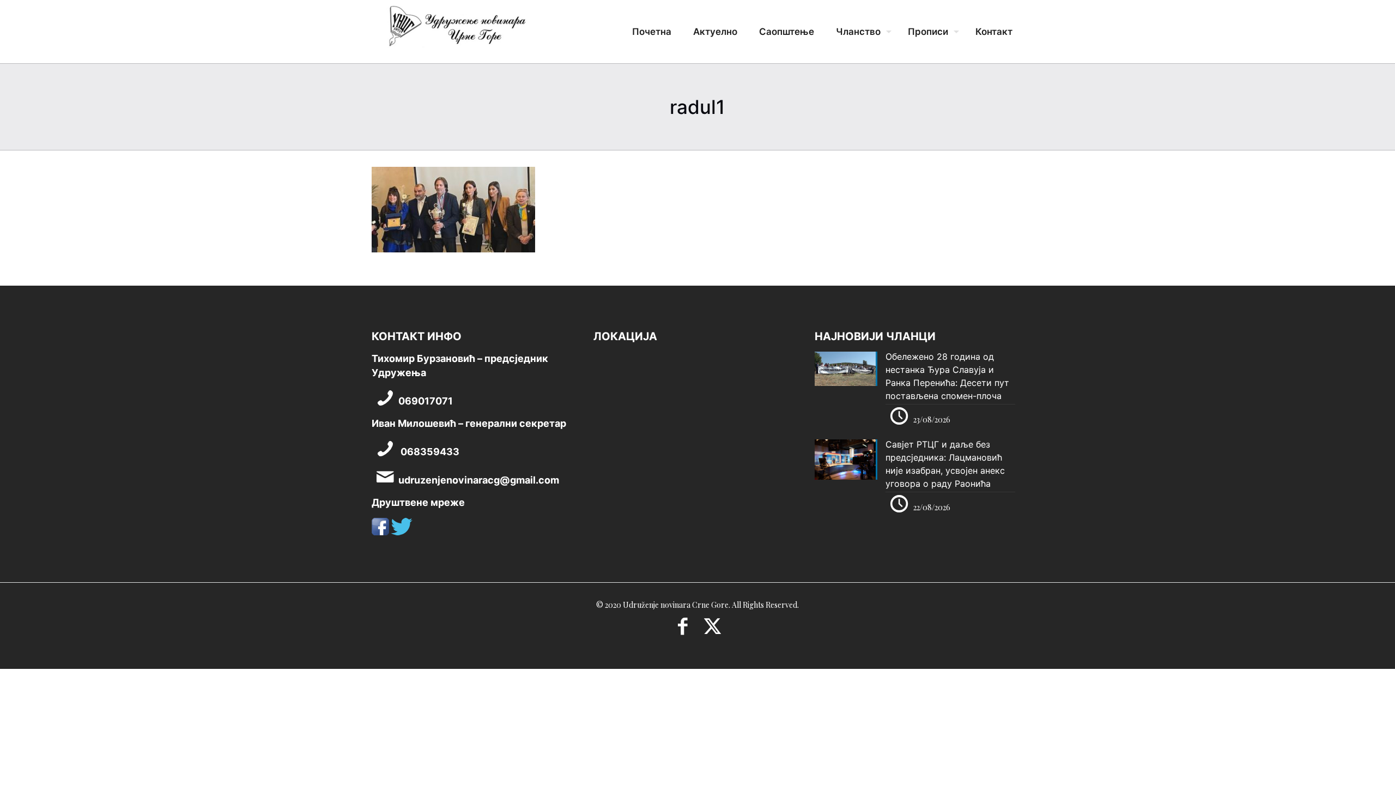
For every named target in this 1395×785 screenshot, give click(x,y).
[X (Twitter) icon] (712, 629)
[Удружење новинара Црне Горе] (457, 30)
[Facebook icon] (682, 629)
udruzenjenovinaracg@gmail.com (478, 480)
